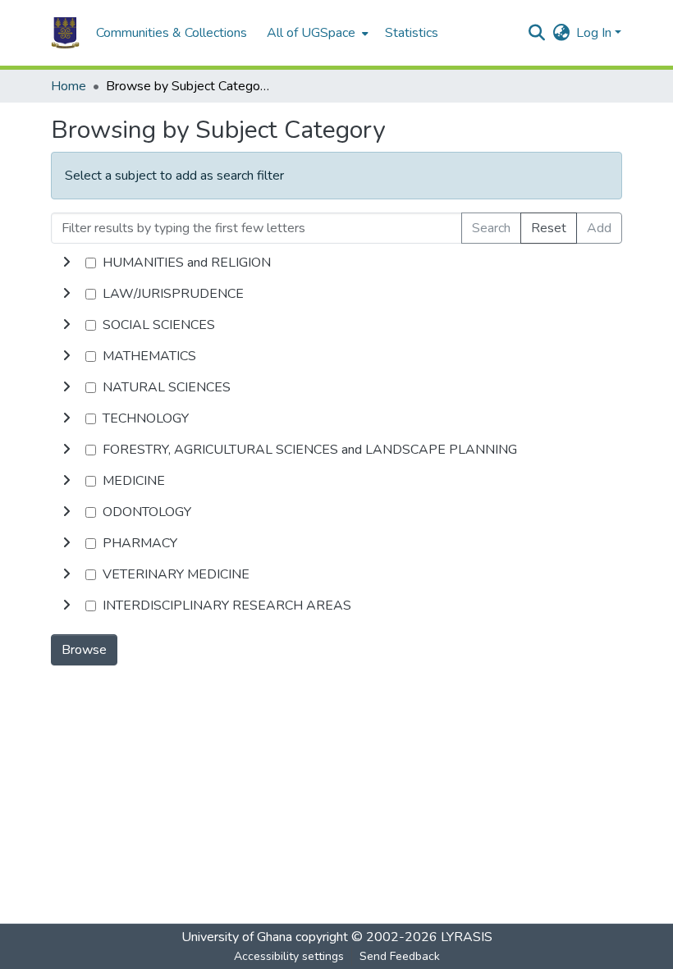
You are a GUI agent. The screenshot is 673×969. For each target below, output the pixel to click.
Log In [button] (595, 33)
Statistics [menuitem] (411, 33)
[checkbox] (90, 263)
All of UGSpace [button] (311, 33)
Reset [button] (548, 228)
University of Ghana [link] (236, 937)
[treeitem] (336, 293)
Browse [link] (84, 650)
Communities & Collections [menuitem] (171, 33)
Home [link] (68, 86)
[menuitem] (316, 33)
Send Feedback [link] (399, 956)
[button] (65, 32)
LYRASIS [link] (466, 937)
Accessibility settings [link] (289, 956)
